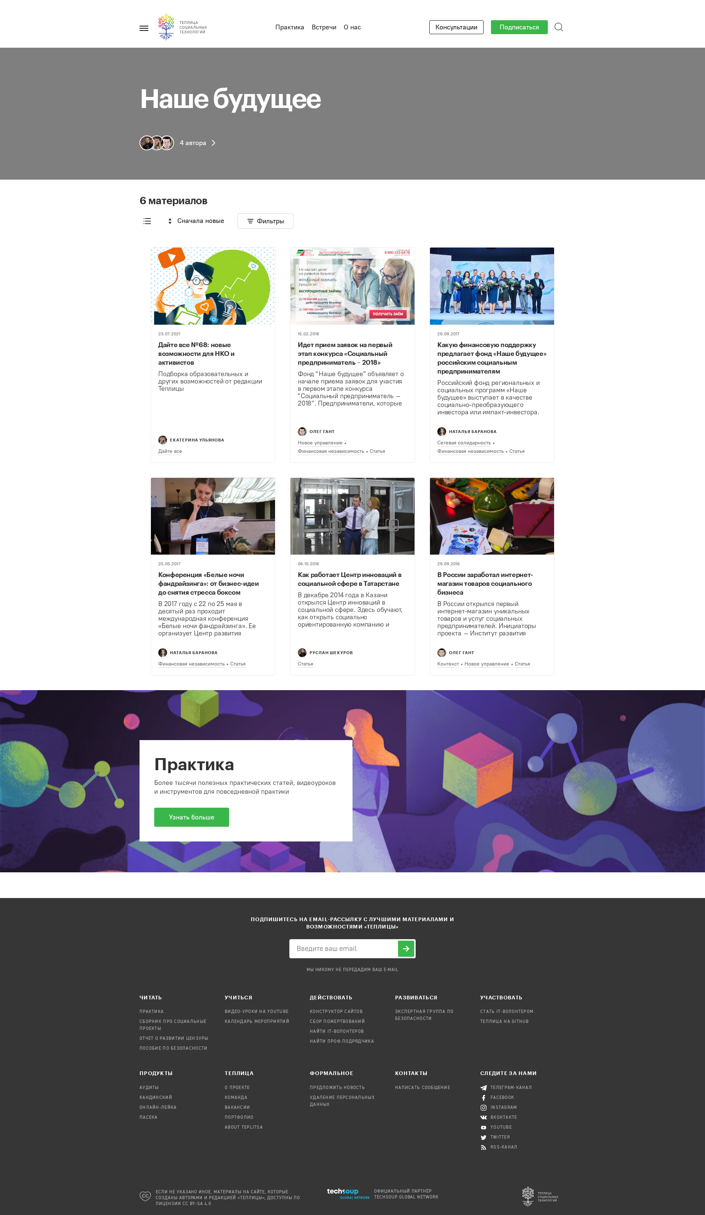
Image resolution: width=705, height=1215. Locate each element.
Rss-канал (504, 1147)
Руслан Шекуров (331, 652)
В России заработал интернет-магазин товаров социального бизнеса (485, 583)
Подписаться (519, 27)
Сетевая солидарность (464, 443)
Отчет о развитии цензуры (174, 1038)
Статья (377, 451)
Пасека (149, 1117)
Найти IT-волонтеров (337, 1032)
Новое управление (320, 443)
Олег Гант (322, 431)
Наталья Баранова (473, 431)
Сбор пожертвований (337, 1022)
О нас (352, 27)
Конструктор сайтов (336, 1012)
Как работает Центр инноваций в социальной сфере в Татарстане (349, 578)
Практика (289, 27)
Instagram (504, 1108)
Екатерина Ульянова (197, 439)
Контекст (448, 664)
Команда (236, 1098)
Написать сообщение (422, 1088)
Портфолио (239, 1117)
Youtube (501, 1127)
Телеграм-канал (511, 1088)
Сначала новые (200, 221)
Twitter (500, 1137)
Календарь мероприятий (257, 1022)
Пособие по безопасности (173, 1048)
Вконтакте (504, 1117)
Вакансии (237, 1108)
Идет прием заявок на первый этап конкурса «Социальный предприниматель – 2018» (345, 353)
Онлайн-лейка (158, 1108)
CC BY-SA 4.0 (197, 1204)
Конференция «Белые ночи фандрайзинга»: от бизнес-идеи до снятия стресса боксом (208, 583)
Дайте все (170, 451)
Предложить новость (337, 1088)
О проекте (237, 1088)
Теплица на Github (504, 1022)
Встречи (324, 27)
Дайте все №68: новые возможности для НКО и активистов (196, 353)
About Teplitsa (244, 1127)
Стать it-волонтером (507, 1012)
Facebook (502, 1098)
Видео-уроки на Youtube (257, 1012)
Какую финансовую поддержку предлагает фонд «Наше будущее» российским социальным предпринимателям (491, 357)
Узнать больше (191, 817)
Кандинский (156, 1098)
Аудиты (149, 1088)
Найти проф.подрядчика (342, 1041)
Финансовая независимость (331, 451)
